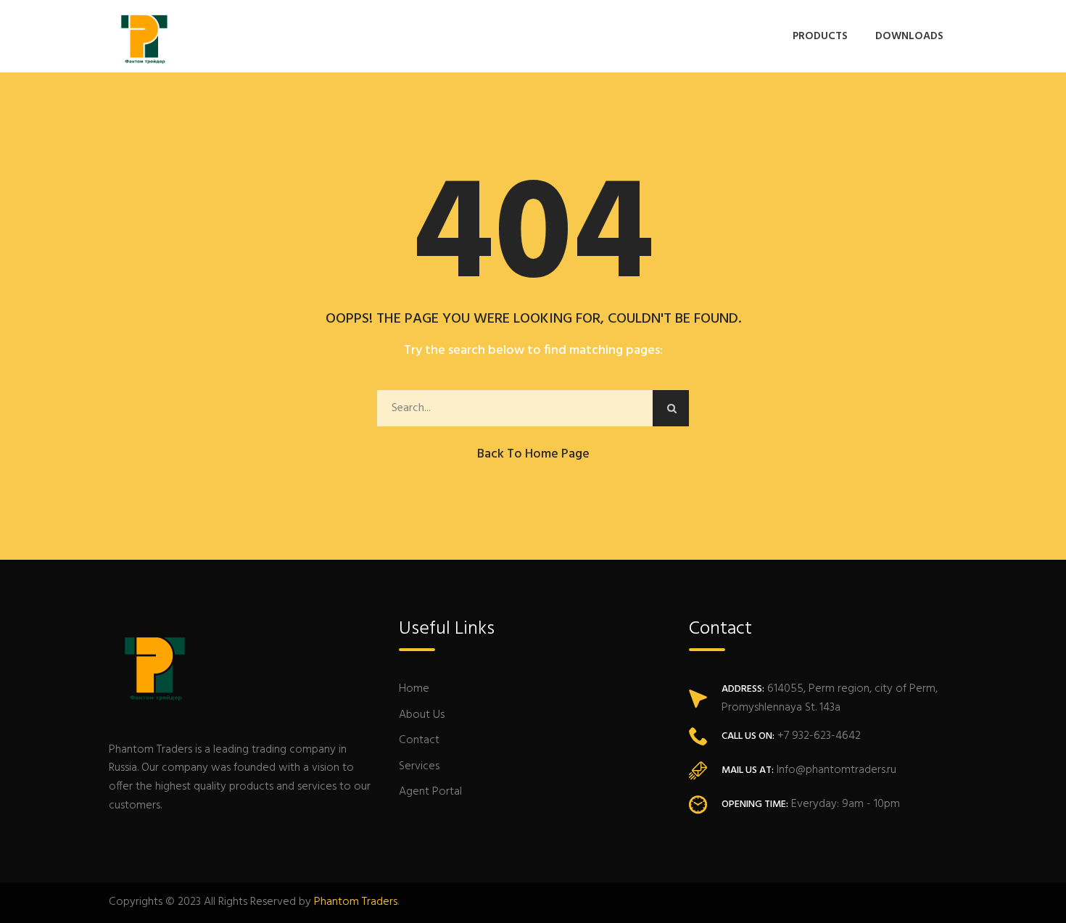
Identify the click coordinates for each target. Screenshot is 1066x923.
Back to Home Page (533, 454)
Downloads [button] (909, 36)
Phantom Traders (355, 902)
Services (419, 766)
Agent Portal (430, 791)
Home (414, 688)
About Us (422, 714)
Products (820, 36)
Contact (419, 740)
